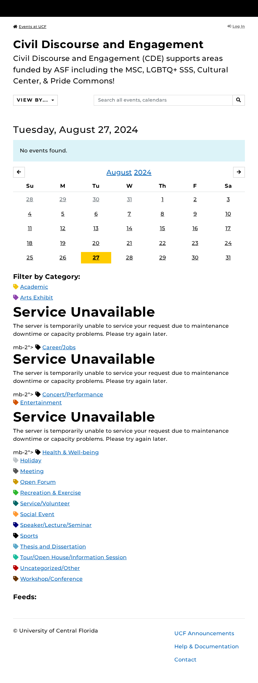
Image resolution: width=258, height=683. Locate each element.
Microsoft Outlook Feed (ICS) (56, 596)
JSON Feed (90, 596)
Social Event (37, 514)
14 (129, 228)
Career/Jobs (59, 347)
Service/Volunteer (45, 503)
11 (30, 228)
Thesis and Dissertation (53, 546)
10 (228, 214)
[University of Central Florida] (58, 8)
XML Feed (79, 596)
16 (195, 228)
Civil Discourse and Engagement (108, 44)
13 (95, 228)
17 (228, 228)
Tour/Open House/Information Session (73, 557)
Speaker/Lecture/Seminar (56, 525)
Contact (185, 659)
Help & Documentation (206, 646)
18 (30, 243)
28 (29, 199)
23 (195, 243)
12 (63, 228)
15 (162, 228)
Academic (34, 287)
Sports (29, 536)
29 (62, 199)
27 (96, 257)
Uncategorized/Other (50, 568)
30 (96, 199)
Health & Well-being (70, 452)
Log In (238, 26)
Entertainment (41, 402)
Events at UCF (32, 26)
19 (63, 243)
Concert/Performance (72, 394)
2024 (143, 172)
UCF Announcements (204, 633)
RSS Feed (68, 596)
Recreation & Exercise (50, 493)
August (119, 172)
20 (95, 243)
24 (228, 243)
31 (129, 199)
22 (162, 243)
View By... (33, 100)
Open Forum (38, 482)
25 (30, 257)
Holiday (30, 460)
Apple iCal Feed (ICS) (45, 596)
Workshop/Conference (51, 579)
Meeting (32, 471)
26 (62, 257)
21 (129, 243)
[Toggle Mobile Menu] (243, 7)
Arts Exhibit (36, 297)
